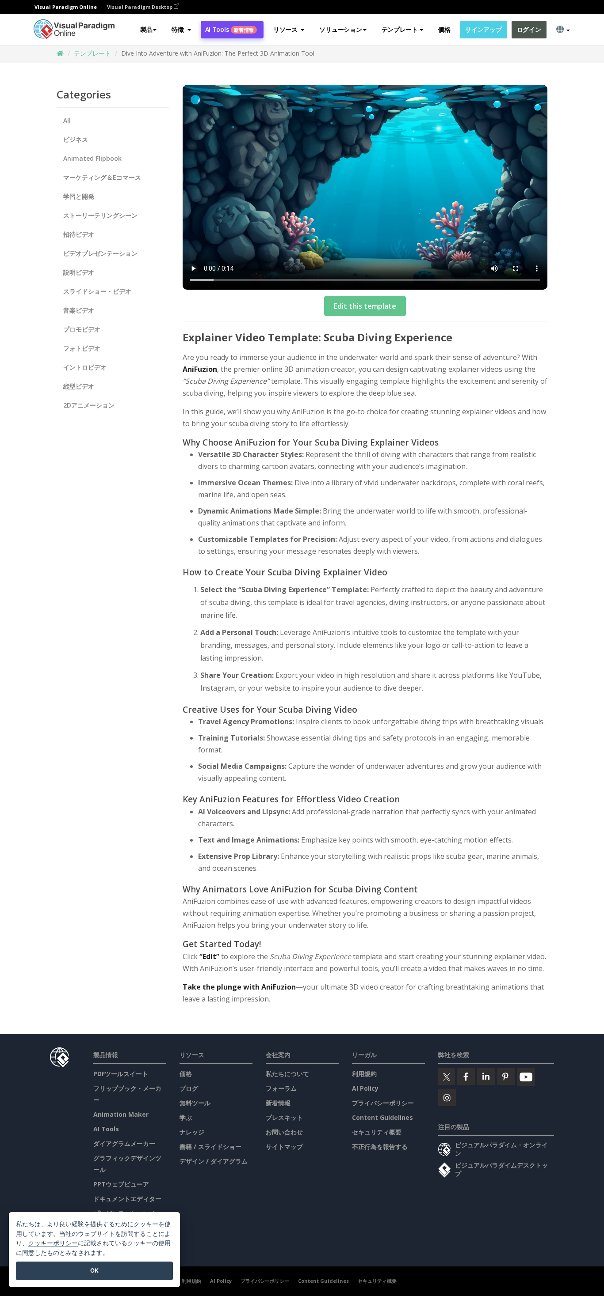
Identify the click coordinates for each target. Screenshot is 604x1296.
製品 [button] (146, 29)
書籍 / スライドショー (210, 1146)
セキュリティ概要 (376, 1132)
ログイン (529, 29)
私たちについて (287, 1073)
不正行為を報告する (380, 1146)
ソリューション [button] (340, 29)
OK (94, 1270)
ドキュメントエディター (127, 1198)
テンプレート (92, 53)
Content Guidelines (382, 1117)
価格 (444, 29)
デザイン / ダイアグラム (214, 1161)
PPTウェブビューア (121, 1184)
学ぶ (186, 1117)
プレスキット (284, 1117)
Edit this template (365, 306)
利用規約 (364, 1073)
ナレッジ (192, 1132)
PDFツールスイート (120, 1073)
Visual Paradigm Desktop (140, 7)
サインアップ (483, 29)
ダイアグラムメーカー (124, 1143)
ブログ (189, 1088)
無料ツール (195, 1103)
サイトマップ (284, 1146)
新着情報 (278, 1103)
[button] (181, 29)
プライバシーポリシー (383, 1103)
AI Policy (365, 1088)
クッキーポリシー (53, 1243)
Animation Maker (121, 1114)
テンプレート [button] (400, 29)
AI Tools (229, 29)
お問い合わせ (284, 1132)
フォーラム (281, 1088)
